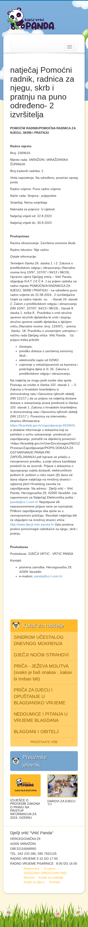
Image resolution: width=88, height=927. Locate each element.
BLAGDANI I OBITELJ (36, 731)
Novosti (29, 877)
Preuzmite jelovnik (35, 761)
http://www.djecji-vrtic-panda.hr (32, 524)
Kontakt (54, 882)
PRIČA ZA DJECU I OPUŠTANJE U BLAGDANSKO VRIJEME (39, 696)
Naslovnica (31, 868)
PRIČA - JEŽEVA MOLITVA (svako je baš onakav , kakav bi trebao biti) (43, 672)
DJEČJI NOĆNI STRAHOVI (41, 654)
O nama (49, 868)
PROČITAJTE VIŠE (44, 742)
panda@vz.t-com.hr (24, 502)
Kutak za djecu (34, 882)
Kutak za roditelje (51, 877)
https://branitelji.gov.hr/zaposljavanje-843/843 (42, 425)
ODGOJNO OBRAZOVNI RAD (45, 873)
